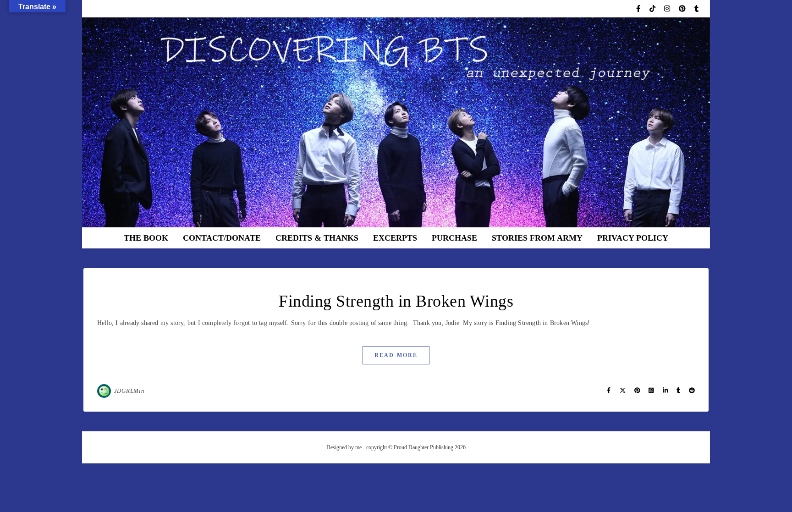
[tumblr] (696, 8)
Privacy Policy (632, 237)
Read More (396, 355)
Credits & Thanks (316, 237)
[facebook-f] (639, 8)
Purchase (454, 237)
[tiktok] (653, 8)
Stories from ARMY (537, 237)
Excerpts (395, 237)
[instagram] (668, 8)
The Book (146, 237)
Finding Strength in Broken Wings (396, 301)
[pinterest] (683, 8)
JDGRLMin (129, 390)
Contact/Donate (222, 237)
